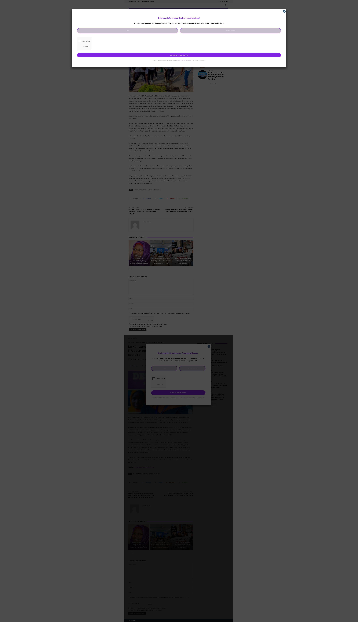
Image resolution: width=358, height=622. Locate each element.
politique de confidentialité (183, 60)
